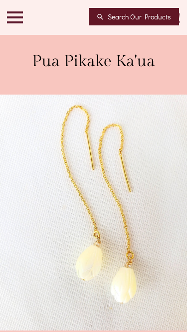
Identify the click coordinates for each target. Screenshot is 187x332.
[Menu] (15, 17)
